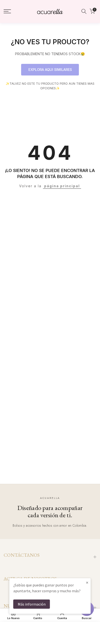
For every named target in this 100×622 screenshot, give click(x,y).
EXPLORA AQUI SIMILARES (50, 69)
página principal (62, 186)
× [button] (87, 582)
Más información (32, 604)
